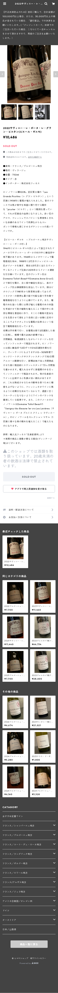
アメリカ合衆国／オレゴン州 (17, 901)
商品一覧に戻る (29, 944)
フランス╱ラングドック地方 (17, 854)
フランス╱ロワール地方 (15, 872)
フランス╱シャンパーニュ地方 (18, 825)
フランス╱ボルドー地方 (15, 863)
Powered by (26, 963)
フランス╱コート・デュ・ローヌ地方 (21, 844)
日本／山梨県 (9, 929)
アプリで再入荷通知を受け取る (30, 489)
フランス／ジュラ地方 (13, 891)
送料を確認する (35, 157)
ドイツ (5, 910)
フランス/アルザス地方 (14, 882)
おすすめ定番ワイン (12, 816)
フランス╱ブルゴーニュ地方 (17, 835)
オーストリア (9, 920)
